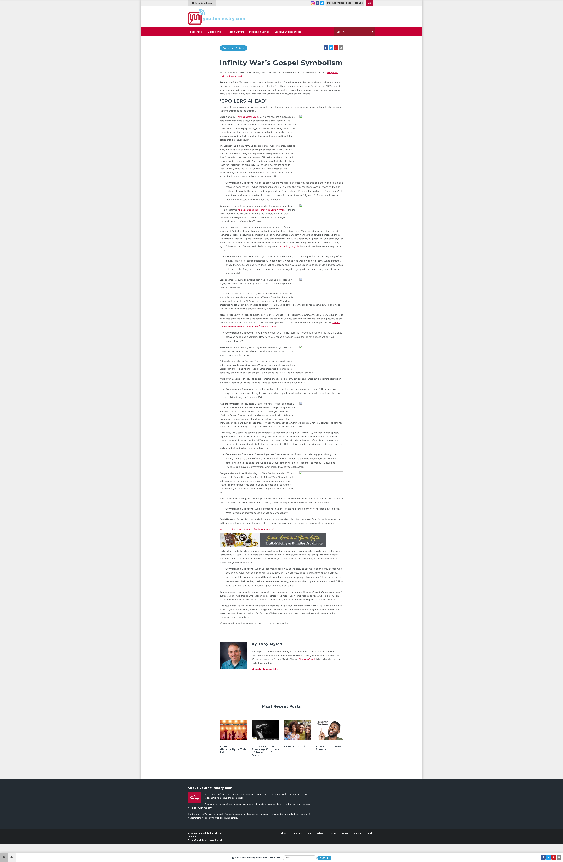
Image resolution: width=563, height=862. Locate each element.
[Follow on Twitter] (322, 3)
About (284, 833)
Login (370, 833)
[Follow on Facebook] (317, 3)
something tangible (289, 246)
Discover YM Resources (339, 3)
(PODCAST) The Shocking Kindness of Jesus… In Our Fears (265, 751)
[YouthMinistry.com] (217, 16)
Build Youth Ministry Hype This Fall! (233, 749)
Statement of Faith (302, 833)
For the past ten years (247, 117)
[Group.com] (369, 3)
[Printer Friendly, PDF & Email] (12, 857)
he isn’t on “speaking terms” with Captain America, (262, 209)
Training (359, 3)
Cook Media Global (212, 840)
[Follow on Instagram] (313, 3)
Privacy (321, 833)
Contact (345, 833)
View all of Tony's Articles (265, 669)
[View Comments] (4, 857)
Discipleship (214, 32)
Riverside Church (307, 659)
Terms (332, 833)
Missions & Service (259, 32)
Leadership (196, 32)
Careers (358, 833)
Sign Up (324, 858)
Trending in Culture (233, 48)
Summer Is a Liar (296, 746)
